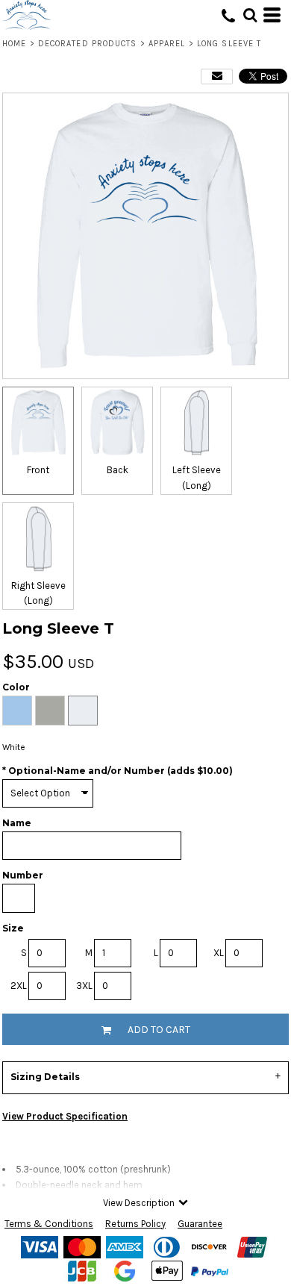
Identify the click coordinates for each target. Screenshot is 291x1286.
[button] (249, 14)
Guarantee (200, 1223)
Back (117, 469)
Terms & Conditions (48, 1223)
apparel (167, 44)
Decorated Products (87, 44)
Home (14, 44)
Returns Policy (135, 1223)
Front (38, 469)
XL (218, 952)
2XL (18, 985)
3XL (84, 985)
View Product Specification (65, 1116)
